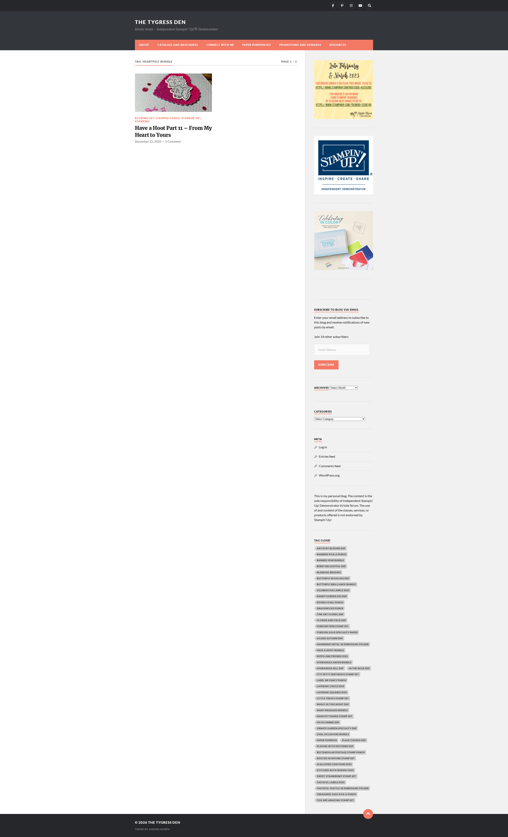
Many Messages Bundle (332, 710)
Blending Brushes (329, 572)
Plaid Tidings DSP (354, 740)
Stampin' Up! (191, 118)
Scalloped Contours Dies (334, 764)
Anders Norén (159, 829)
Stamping (142, 121)
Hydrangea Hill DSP (330, 668)
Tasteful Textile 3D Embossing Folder (343, 788)
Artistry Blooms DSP (331, 548)
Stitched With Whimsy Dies (335, 770)
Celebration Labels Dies (333, 590)
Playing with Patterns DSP (335, 746)
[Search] (369, 5)
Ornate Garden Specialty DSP (337, 728)
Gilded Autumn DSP (330, 638)
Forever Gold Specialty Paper (337, 632)
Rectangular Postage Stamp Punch (341, 752)
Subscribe (326, 364)
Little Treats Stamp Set (333, 698)
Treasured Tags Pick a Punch (336, 794)
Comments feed (330, 466)
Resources (338, 44)
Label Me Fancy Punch (331, 680)
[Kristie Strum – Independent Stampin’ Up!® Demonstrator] (333, 5)
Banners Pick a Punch (331, 554)
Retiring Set (144, 118)
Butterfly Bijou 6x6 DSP (333, 578)
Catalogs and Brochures (178, 44)
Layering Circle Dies (330, 686)
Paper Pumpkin (327, 740)
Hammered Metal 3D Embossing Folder (343, 644)
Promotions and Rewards (300, 44)
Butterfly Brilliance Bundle (336, 584)
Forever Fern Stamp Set (333, 626)
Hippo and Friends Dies (332, 656)
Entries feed (327, 456)
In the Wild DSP (359, 668)
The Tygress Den (160, 22)
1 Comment (173, 141)
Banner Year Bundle (330, 560)
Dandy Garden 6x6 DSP (332, 596)
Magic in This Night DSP (333, 704)
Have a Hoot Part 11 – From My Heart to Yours (173, 131)
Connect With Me (220, 44)
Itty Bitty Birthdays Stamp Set (338, 674)
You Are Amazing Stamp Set (335, 800)
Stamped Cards (168, 118)
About (144, 44)
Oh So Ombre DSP (328, 722)
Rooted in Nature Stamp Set (336, 758)
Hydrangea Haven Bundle (334, 662)
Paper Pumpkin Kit (256, 44)
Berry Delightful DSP (331, 566)
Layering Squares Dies (332, 692)
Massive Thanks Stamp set (334, 716)
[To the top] (368, 814)
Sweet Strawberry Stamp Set (336, 776)
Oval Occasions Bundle (333, 734)
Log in (323, 447)
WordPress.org (329, 475)
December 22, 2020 (148, 141)
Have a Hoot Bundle (330, 650)
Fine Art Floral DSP (330, 614)
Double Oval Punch (330, 602)
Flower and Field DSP (331, 620)
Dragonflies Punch (330, 608)
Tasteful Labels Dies (331, 782)
